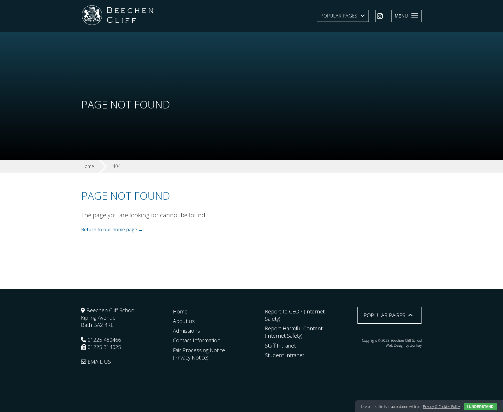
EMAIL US (98, 361)
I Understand (480, 407)
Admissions (186, 330)
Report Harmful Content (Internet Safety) (294, 332)
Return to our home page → (112, 229)
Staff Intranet (280, 345)
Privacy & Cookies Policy (441, 406)
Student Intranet (284, 355)
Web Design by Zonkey (404, 345)
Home (180, 311)
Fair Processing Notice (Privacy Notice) (199, 354)
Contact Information (196, 340)
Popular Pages (338, 16)
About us (184, 321)
